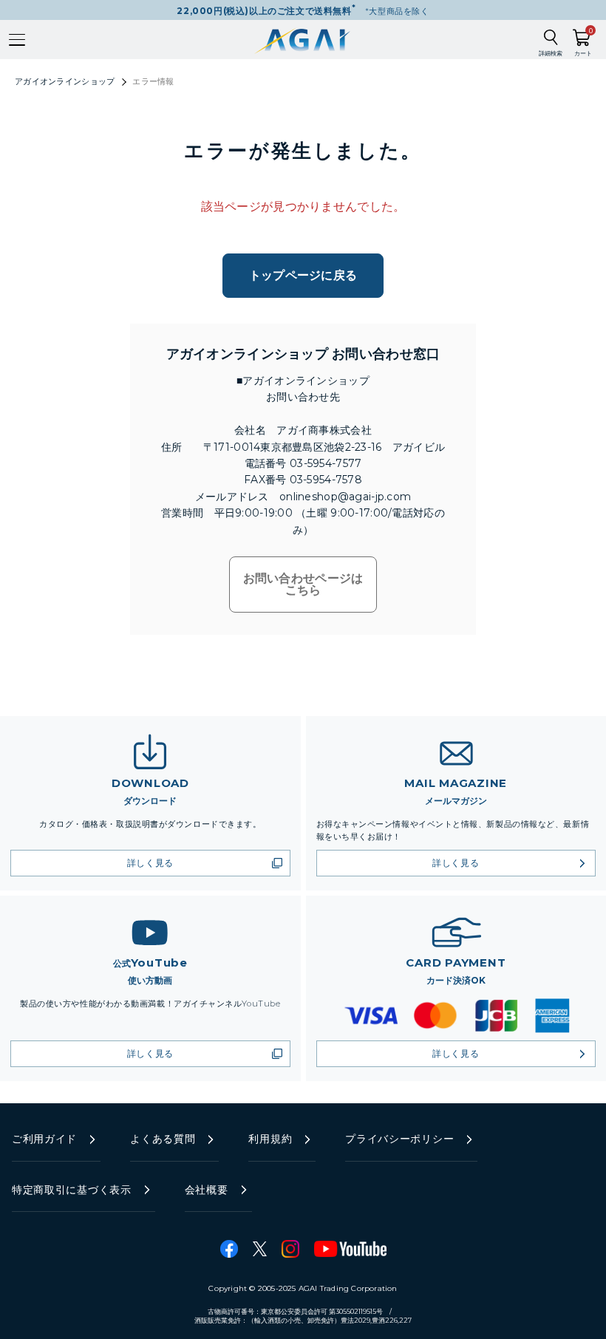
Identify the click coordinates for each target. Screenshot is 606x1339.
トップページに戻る (303, 275)
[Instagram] (290, 1249)
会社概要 (206, 1189)
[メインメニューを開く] (17, 40)
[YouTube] (350, 1249)
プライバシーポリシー (399, 1138)
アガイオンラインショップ (65, 81)
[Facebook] (229, 1249)
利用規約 (270, 1138)
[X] (260, 1248)
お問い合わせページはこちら (303, 584)
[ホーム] (303, 39)
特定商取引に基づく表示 (72, 1189)
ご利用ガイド (44, 1138)
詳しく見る (150, 862)
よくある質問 (162, 1138)
